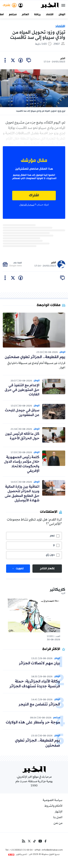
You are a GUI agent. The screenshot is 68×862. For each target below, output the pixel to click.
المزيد (63, 593)
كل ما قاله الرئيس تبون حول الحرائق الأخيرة (22, 436)
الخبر (62, 58)
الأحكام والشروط (53, 806)
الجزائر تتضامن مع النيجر (39, 704)
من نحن (58, 823)
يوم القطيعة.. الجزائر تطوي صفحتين (35, 357)
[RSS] (23, 841)
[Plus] (5, 60)
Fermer (63, 5)
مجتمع (13, 14)
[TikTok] (34, 841)
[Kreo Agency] (11, 854)
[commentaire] (28, 60)
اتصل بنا (57, 817)
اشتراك (34, 195)
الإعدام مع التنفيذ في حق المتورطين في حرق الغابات (22, 390)
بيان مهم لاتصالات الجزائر (39, 663)
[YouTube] (40, 841)
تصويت (20, 568)
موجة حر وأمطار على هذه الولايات (33, 722)
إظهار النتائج (47, 568)
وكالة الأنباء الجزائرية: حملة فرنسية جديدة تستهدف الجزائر (34, 684)
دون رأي (50, 554)
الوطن (62, 14)
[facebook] (20, 60)
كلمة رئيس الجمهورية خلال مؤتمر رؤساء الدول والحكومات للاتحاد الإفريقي (21, 464)
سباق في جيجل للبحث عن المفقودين (22, 412)
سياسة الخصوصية (52, 800)
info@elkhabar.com (52, 850)
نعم (52, 535)
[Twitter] (29, 841)
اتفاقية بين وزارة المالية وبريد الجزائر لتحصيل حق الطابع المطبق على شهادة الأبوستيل (22, 493)
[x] (13, 60)
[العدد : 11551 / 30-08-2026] (34, 615)
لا (54, 545)
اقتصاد (49, 14)
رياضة (37, 14)
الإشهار (58, 811)
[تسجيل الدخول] (20, 5)
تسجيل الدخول (26, 205)
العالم (25, 14)
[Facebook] (45, 841)
